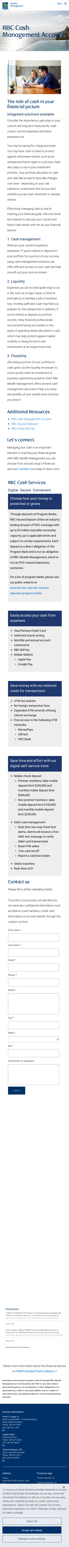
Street (12, 990)
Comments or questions (21, 1061)
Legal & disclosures (45, 1482)
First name (14, 930)
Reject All (32, 1521)
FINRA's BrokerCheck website (35, 1371)
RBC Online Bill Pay (23, 428)
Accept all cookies (32, 1530)
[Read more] (10, 1324)
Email (12, 960)
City (11, 1018)
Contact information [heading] (12, 1411)
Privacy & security (44, 1478)
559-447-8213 (15, 1455)
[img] (34, 31)
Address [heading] (6, 1473)
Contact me (26, 469)
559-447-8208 (15, 1440)
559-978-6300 (13, 1457)
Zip (10, 1046)
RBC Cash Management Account (31, 419)
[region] (34, 1515)
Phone (12, 975)
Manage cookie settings (32, 1538)
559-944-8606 (13, 1442)
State (12, 1033)
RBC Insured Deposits (24, 424)
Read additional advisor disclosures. (18, 1347)
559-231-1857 (13, 1427)
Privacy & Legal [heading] (44, 1473)
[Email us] (3, 1430)
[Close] (63, 1487)
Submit (16, 1090)
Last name (14, 945)
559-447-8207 (15, 1424)
